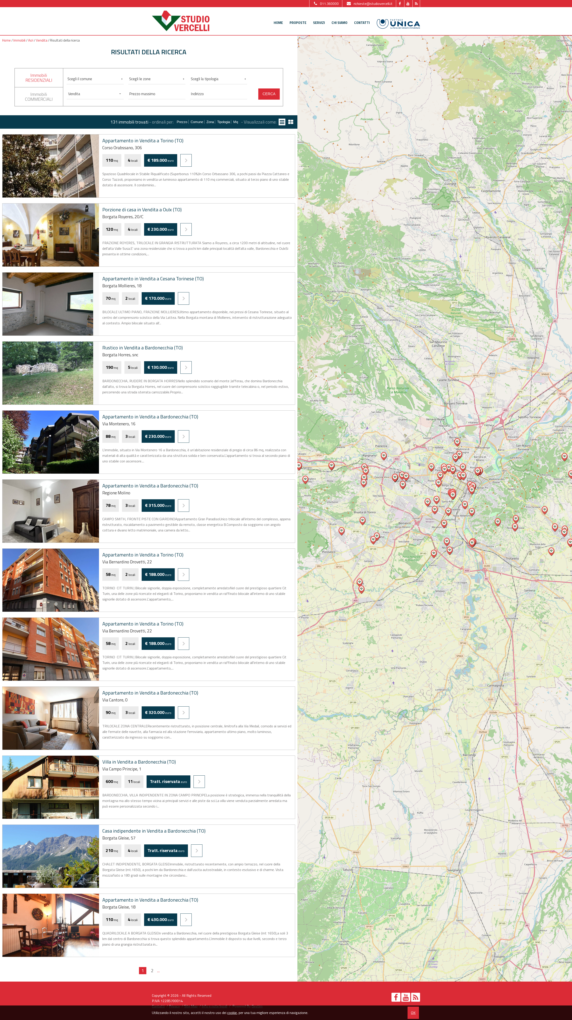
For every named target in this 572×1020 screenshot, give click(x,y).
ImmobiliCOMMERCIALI (39, 97)
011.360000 (329, 3)
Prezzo (182, 122)
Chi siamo (339, 22)
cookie (232, 1012)
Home (278, 22)
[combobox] (95, 94)
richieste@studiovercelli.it (373, 3)
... (158, 970)
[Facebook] (399, 3)
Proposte (298, 22)
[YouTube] (408, 3)
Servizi (319, 22)
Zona (210, 122)
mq (235, 122)
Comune (197, 122)
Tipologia (223, 122)
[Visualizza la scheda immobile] (186, 160)
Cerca (269, 94)
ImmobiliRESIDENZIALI (38, 78)
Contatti (362, 22)
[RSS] (416, 3)
